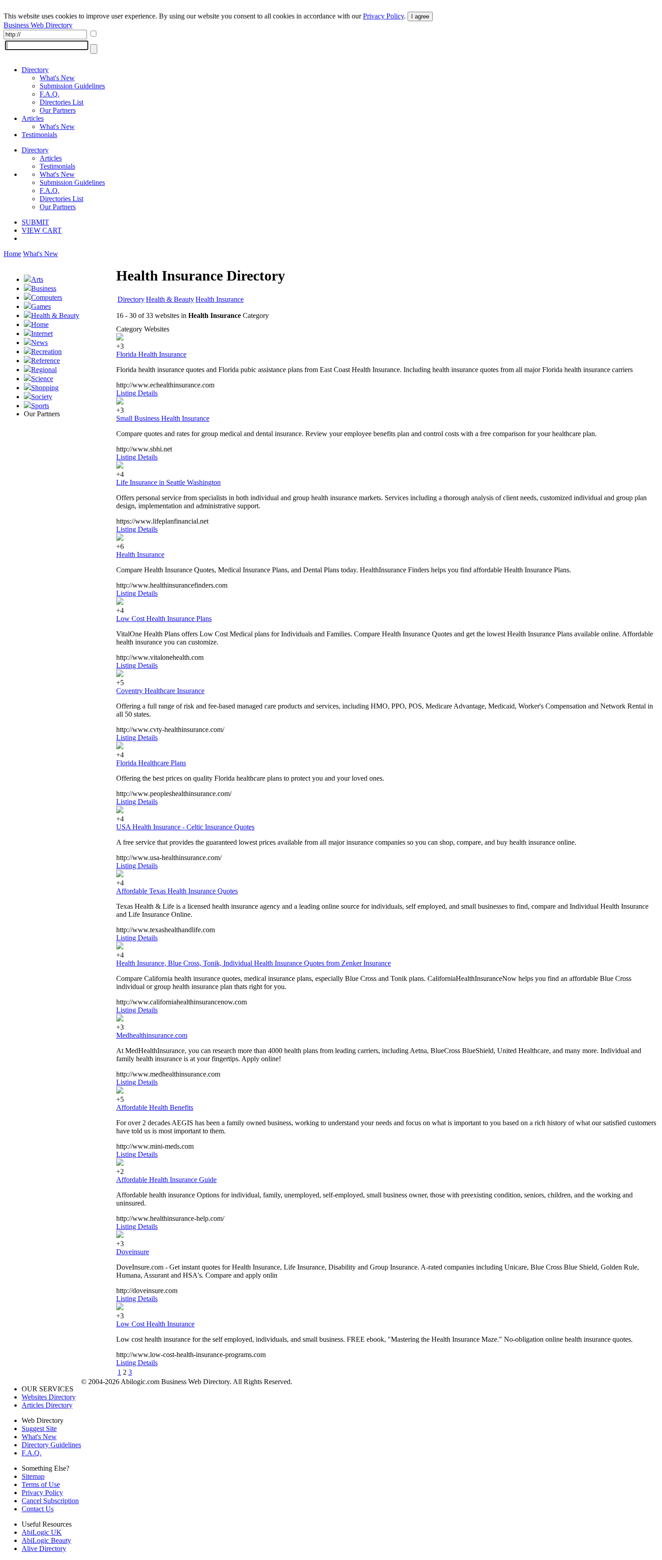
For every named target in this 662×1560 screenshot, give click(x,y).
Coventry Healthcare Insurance (160, 691)
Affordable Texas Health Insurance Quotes (177, 891)
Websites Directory (49, 1397)
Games (41, 306)
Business (43, 288)
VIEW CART (42, 230)
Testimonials (39, 134)
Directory (35, 70)
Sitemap (33, 1476)
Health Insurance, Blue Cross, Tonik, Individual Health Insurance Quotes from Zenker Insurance (253, 963)
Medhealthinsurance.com (151, 1035)
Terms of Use (41, 1484)
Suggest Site (39, 1428)
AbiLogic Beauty (46, 1540)
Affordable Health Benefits (154, 1107)
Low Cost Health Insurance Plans (164, 618)
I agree (420, 16)
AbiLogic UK (42, 1532)
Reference (45, 360)
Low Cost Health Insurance (155, 1324)
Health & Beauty (55, 315)
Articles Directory (47, 1405)
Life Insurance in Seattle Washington (168, 482)
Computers (46, 297)
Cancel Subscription (50, 1501)
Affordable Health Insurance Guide (166, 1179)
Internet (42, 333)
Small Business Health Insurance (162, 418)
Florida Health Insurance (151, 354)
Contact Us (38, 1509)
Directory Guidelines (51, 1445)
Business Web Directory (38, 25)
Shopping (45, 387)
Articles (33, 118)
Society (41, 396)
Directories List (61, 102)
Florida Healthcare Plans (151, 763)
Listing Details (137, 393)
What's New (57, 78)
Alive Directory (44, 1548)
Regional (44, 369)
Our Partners (58, 110)
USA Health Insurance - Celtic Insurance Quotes (185, 827)
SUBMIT (35, 222)
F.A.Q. (49, 94)
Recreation (46, 351)
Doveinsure (132, 1252)
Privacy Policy (383, 16)
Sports (40, 406)
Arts (37, 279)
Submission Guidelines (72, 86)
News (39, 342)
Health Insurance (219, 299)
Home (12, 254)
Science (42, 378)
